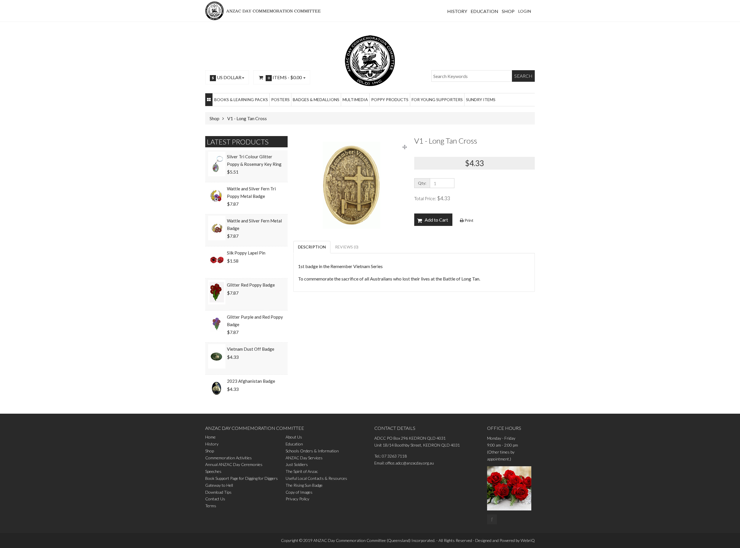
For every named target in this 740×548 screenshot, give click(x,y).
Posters (280, 99)
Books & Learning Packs (241, 99)
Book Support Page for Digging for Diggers (241, 478)
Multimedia (355, 99)
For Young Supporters (437, 99)
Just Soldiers (297, 464)
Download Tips (218, 492)
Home (210, 436)
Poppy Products (389, 99)
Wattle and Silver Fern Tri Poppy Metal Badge (251, 192)
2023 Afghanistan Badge (251, 381)
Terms (210, 505)
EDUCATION (484, 11)
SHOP (508, 11)
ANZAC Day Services (304, 457)
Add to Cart (436, 219)
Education (294, 443)
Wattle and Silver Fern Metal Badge (254, 224)
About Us (294, 436)
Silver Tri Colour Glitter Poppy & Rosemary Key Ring (254, 160)
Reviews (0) (346, 246)
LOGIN (524, 11)
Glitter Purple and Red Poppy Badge (255, 320)
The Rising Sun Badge (304, 485)
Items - (285, 77)
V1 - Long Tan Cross (247, 118)
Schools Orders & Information (312, 450)
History (212, 443)
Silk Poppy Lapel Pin (246, 252)
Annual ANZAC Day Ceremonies (233, 464)
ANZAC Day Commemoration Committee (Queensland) (361, 540)
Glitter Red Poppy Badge (251, 284)
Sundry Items (480, 99)
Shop (214, 118)
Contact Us (215, 498)
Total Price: (432, 198)
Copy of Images (299, 492)
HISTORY (457, 11)
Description (312, 246)
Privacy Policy (297, 498)
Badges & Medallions (316, 99)
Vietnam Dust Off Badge (250, 349)
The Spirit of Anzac (302, 471)
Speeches (213, 471)
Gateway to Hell (219, 485)
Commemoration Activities (228, 457)
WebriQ (528, 540)
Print (468, 220)
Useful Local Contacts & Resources (316, 478)
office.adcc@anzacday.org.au (409, 462)
